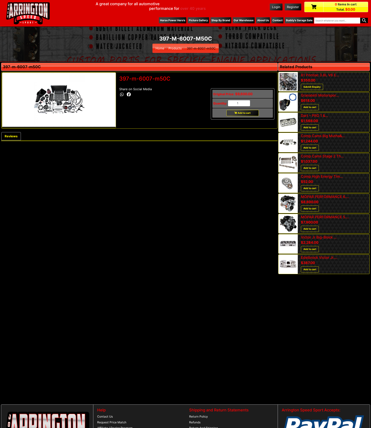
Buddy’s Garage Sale (299, 20)
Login (276, 7)
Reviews (11, 136)
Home (160, 48)
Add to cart (244, 112)
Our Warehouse (244, 20)
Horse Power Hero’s (172, 20)
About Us (263, 20)
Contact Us (105, 416)
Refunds (195, 422)
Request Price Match (111, 422)
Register (293, 7)
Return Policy (198, 416)
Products (175, 48)
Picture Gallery (198, 20)
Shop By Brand (220, 20)
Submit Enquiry (312, 86)
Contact (277, 20)
